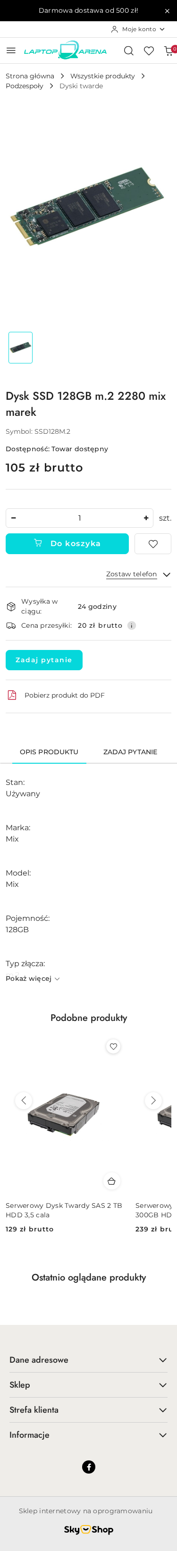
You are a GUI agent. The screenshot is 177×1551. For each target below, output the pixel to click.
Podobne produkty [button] (89, 1018)
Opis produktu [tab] (49, 752)
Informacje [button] (29, 1435)
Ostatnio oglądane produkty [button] (89, 1277)
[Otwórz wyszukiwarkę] (129, 50)
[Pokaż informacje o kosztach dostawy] (131, 625)
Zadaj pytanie (44, 660)
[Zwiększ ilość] (146, 518)
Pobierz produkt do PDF (65, 695)
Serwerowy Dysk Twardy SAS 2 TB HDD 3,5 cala (64, 1210)
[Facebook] (88, 1467)
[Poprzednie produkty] (23, 1101)
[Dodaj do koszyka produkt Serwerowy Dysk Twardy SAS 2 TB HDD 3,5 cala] (111, 1180)
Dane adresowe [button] (38, 1360)
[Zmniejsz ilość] (13, 518)
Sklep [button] (19, 1385)
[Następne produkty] (153, 1101)
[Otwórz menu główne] (11, 50)
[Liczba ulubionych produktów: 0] (148, 50)
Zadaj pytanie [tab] (130, 752)
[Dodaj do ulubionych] (153, 543)
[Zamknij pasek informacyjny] (167, 11)
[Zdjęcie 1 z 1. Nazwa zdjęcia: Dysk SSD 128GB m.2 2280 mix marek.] (21, 347)
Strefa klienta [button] (34, 1410)
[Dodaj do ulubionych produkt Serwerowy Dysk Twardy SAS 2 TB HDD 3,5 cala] (113, 1046)
